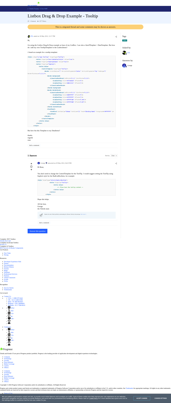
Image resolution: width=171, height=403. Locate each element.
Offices (6, 367)
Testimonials (8, 289)
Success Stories (9, 288)
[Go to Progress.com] (6, 350)
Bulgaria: (16, 303)
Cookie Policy (93, 398)
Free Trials (7, 253)
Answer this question (38, 231)
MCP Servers (4, 248)
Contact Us (7, 296)
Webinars (7, 272)
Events (6, 279)
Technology (7, 358)
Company (7, 357)
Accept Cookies (141, 398)
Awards (6, 360)
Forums (6, 269)
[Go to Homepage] (38, 5)
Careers (6, 366)
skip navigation (32, 5)
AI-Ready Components (16, 248)
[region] (85, 398)
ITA (32, 36)
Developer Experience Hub (12, 261)
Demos (6, 263)
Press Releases (8, 362)
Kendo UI (3, 244)
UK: (15, 300)
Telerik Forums (34, 9)
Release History (9, 267)
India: (15, 302)
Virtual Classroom (9, 277)
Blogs (6, 270)
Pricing (6, 255)
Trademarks (129, 388)
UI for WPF (44, 9)
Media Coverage (9, 364)
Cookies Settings (160, 398)
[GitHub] (9, 321)
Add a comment (34, 145)
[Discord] (9, 323)
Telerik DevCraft (5, 241)
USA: (15, 298)
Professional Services (10, 274)
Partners (6, 276)
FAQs (6, 281)
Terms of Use (8, 393)
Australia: (16, 305)
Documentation (9, 265)
